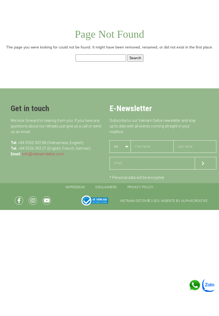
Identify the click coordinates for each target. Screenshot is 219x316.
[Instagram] (33, 200)
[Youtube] (46, 200)
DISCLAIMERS (106, 187)
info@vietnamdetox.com (43, 154)
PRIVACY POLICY (140, 187)
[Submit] (205, 163)
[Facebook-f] (19, 200)
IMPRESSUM (75, 187)
